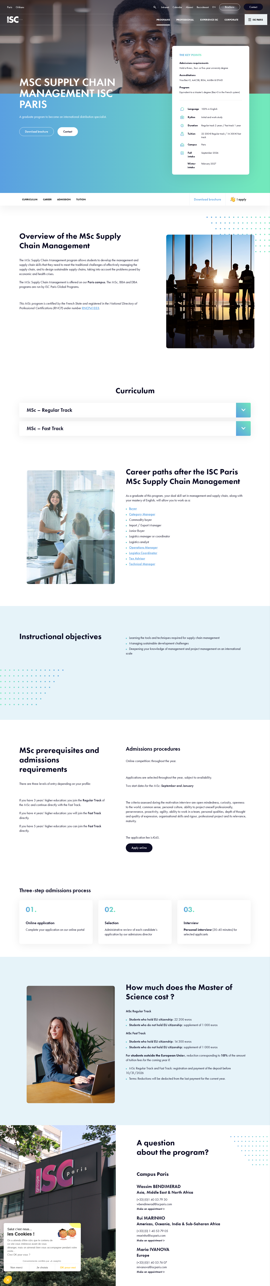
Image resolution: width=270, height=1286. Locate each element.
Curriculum (29, 199)
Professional (185, 19)
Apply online (139, 848)
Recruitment (203, 7)
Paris (9, 7)
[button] (7, 1279)
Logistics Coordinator (143, 553)
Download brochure (36, 131)
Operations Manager (143, 547)
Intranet (165, 7)
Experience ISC (209, 19)
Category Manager (142, 514)
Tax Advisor (137, 558)
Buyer (133, 508)
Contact (253, 7)
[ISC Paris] (14, 19)
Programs (163, 19)
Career (47, 199)
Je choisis (42, 1267)
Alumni (189, 7)
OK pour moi (68, 1267)
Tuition (81, 199)
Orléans (20, 7)
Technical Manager (142, 564)
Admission (64, 199)
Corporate (231, 19)
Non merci (16, 1267)
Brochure (229, 7)
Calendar (177, 7)
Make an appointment (149, 1209)
